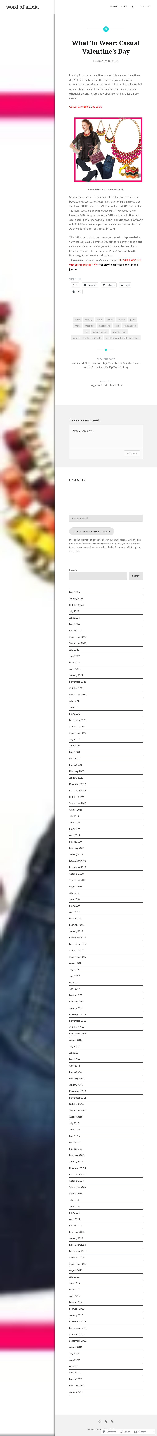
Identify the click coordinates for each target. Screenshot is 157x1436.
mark (77, 325)
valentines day (100, 331)
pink (117, 325)
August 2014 (75, 1193)
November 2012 (77, 1327)
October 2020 (76, 726)
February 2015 (76, 1155)
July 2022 (74, 649)
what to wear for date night (87, 338)
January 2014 (76, 1238)
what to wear (119, 331)
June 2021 (74, 707)
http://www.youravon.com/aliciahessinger (94, 260)
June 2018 (74, 899)
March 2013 (75, 1302)
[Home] (99, 1421)
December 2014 (77, 1168)
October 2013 (76, 1257)
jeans (133, 319)
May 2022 (74, 662)
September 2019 (77, 803)
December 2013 (77, 1244)
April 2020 (74, 758)
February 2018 (76, 924)
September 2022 (77, 643)
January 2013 (76, 1315)
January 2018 (76, 931)
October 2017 (76, 950)
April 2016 (74, 1065)
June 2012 (74, 1359)
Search (73, 569)
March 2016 (75, 1071)
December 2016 (77, 1014)
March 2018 (75, 918)
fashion (121, 319)
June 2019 (74, 822)
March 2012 (75, 1379)
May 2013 (74, 1289)
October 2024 (76, 605)
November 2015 (77, 1097)
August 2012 (75, 1347)
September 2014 (77, 1187)
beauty (88, 319)
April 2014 (74, 1219)
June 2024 (74, 617)
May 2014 (74, 1212)
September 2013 (77, 1263)
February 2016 (76, 1078)
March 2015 (75, 1148)
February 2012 (76, 1385)
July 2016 (74, 1046)
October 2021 (76, 688)
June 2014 (74, 1206)
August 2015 (75, 1116)
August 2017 (75, 963)
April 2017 (74, 988)
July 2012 (74, 1353)
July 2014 (74, 1200)
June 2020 (74, 745)
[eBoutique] (105, 1421)
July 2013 (74, 1276)
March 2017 (75, 995)
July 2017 (74, 969)
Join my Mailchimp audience (92, 531)
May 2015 (74, 1136)
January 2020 (76, 777)
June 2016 (74, 1052)
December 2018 (77, 860)
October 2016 (76, 1027)
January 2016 (76, 1084)
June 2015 (74, 1129)
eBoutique (128, 6)
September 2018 (77, 880)
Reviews (145, 6)
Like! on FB (77, 479)
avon (77, 319)
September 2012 (77, 1340)
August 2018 (75, 886)
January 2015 (76, 1161)
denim (110, 319)
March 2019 (75, 841)
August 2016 (75, 1040)
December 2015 (77, 1091)
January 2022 (76, 675)
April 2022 (74, 668)
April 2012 (74, 1372)
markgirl (89, 325)
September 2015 (77, 1110)
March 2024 (75, 630)
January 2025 (76, 598)
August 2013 (75, 1270)
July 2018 (74, 892)
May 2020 (74, 752)
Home (114, 6)
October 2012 (76, 1334)
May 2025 (74, 592)
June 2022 (74, 656)
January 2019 (76, 854)
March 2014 (75, 1225)
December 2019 (77, 784)
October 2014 (76, 1180)
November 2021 (77, 681)
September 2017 (77, 956)
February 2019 (76, 848)
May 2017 (74, 982)
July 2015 (74, 1123)
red (86, 331)
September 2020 (77, 732)
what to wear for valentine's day (122, 338)
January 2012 (76, 1392)
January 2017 (76, 1008)
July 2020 (74, 739)
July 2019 (74, 816)
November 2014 (77, 1174)
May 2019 (74, 828)
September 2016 (77, 1033)
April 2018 (74, 912)
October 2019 (76, 797)
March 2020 (75, 764)
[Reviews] (112, 1421)
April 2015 (74, 1142)
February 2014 (76, 1232)
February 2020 (76, 771)
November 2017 (77, 944)
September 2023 (77, 636)
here (81, 93)
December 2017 (77, 937)
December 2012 (77, 1321)
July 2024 (74, 611)
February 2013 (76, 1308)
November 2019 (77, 790)
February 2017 (76, 1001)
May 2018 (74, 905)
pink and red (130, 325)
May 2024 (74, 624)
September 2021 (77, 694)
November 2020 (77, 720)
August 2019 (75, 809)
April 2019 (74, 835)
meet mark (104, 325)
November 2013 (77, 1251)
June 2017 (74, 976)
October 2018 (76, 873)
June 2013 (74, 1283)
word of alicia (22, 7)
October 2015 (76, 1104)
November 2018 (77, 867)
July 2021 (74, 700)
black (99, 319)
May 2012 (74, 1366)
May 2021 (74, 713)
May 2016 (74, 1059)
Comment (132, 453)
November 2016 (77, 1020)
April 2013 (74, 1295)
